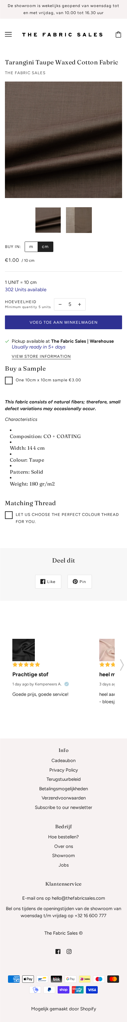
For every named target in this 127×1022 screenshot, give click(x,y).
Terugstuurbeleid (64, 779)
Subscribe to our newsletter (63, 807)
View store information (41, 356)
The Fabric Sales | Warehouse (82, 341)
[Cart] (119, 34)
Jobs (64, 865)
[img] (57, 951)
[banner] (62, 34)
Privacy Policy (63, 770)
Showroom (63, 855)
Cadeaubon (63, 760)
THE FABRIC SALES (25, 73)
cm (45, 246)
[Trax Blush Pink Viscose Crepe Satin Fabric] (110, 650)
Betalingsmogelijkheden (63, 788)
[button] (122, 663)
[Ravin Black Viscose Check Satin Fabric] (23, 650)
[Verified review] (66, 684)
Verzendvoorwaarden (64, 798)
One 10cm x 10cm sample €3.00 (48, 380)
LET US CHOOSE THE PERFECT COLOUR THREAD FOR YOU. (67, 518)
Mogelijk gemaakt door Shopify (63, 1009)
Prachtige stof (30, 674)
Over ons (63, 846)
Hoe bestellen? (63, 837)
